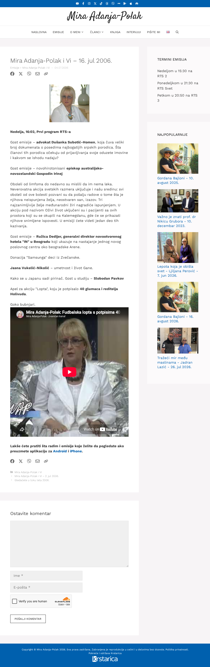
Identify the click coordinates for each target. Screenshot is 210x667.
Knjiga (115, 32)
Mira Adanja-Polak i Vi (36, 67)
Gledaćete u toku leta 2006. (32, 480)
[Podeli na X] (21, 75)
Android (60, 451)
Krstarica (116, 653)
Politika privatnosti (176, 649)
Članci (95, 32)
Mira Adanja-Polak (105, 16)
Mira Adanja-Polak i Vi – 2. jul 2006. (37, 476)
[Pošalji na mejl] (37, 75)
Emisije (58, 32)
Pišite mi (153, 32)
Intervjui (134, 32)
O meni (75, 32)
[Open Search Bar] (177, 32)
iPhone (76, 451)
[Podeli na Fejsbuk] (12, 75)
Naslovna (39, 32)
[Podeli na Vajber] (29, 75)
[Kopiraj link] (46, 75)
